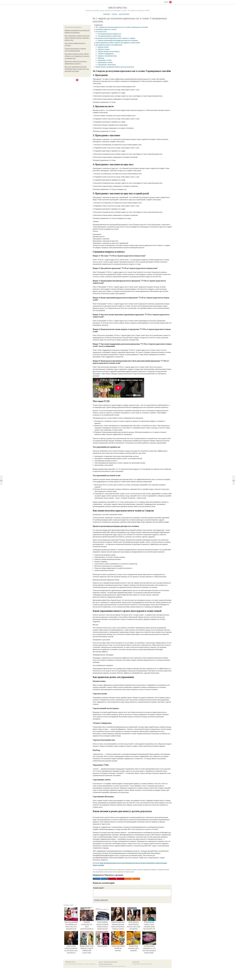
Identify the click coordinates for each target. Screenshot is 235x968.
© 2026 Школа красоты (70, 961)
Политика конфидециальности (105, 964)
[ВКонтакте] (101, 879)
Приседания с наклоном (131, 869)
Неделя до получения (103, 869)
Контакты (101, 961)
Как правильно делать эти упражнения (109, 45)
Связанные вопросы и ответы (106, 29)
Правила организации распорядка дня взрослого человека (118, 40)
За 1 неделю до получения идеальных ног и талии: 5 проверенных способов (122, 27)
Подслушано (124, 13)
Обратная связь (135, 961)
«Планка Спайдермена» (106, 54)
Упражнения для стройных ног (150, 869)
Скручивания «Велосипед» (107, 65)
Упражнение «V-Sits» (105, 60)
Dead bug (101, 58)
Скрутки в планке (103, 49)
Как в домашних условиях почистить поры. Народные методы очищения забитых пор (77, 38)
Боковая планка (103, 47)
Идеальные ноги (112, 869)
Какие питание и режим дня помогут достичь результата (115, 67)
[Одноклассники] (132, 879)
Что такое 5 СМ (101, 32)
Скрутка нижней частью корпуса (108, 51)
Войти (166, 2)
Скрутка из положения (117, 871)
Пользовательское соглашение (111, 961)
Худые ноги (140, 869)
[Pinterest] (116, 879)
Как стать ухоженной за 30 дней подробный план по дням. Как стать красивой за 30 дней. (77, 69)
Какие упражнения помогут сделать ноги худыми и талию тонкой (118, 43)
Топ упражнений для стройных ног (109, 34)
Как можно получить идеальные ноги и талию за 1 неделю (115, 38)
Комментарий (98, 888)
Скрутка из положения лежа (107, 56)
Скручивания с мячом (105, 62)
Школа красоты (117, 7)
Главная (106, 13)
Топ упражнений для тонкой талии (109, 36)
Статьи (114, 13)
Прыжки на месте (121, 869)
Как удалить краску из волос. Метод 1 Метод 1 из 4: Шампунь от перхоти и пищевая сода (77, 56)
